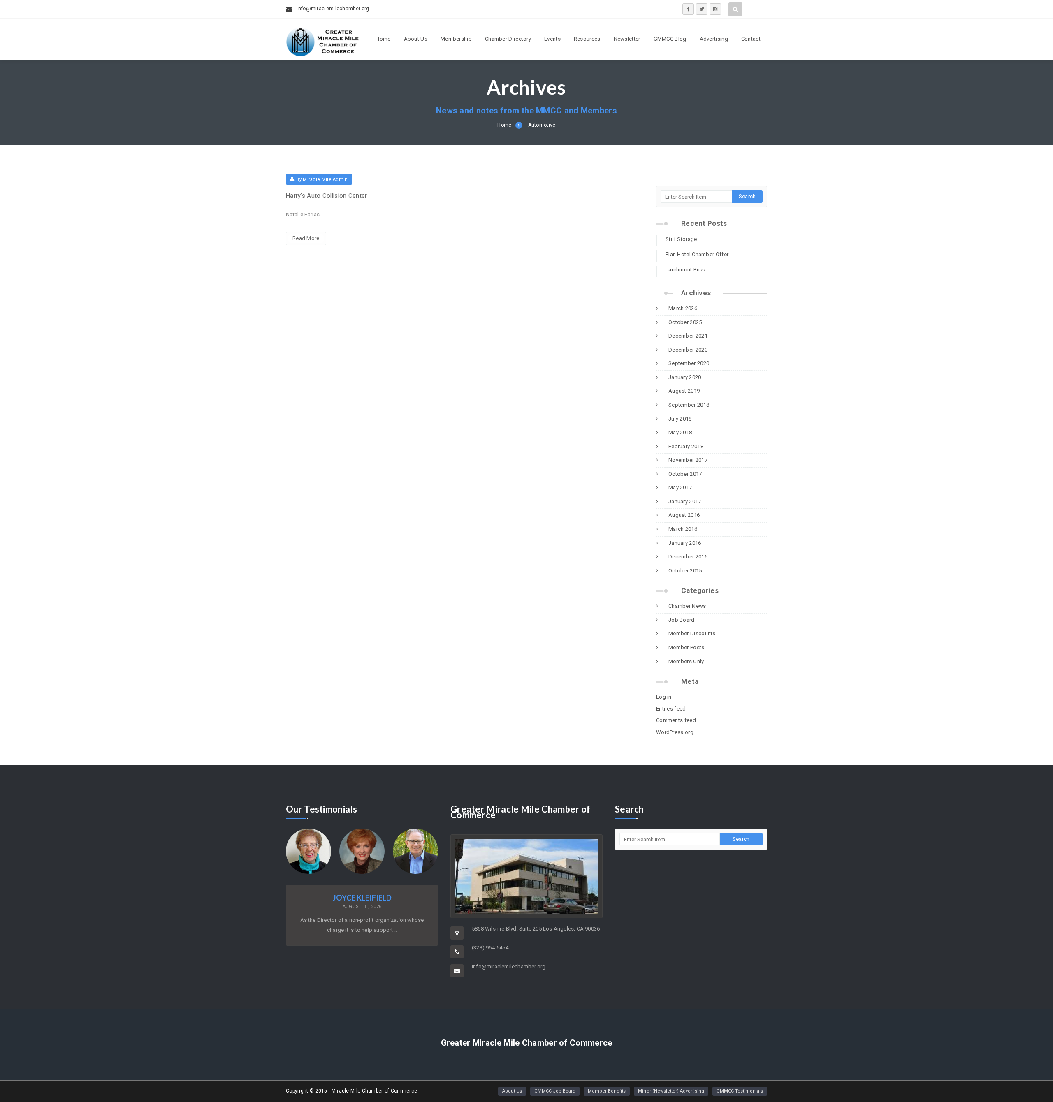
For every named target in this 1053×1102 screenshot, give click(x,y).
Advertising (714, 39)
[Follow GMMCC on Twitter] (701, 9)
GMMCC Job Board (554, 1091)
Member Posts (686, 647)
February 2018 (685, 446)
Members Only (686, 661)
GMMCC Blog (670, 39)
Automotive (542, 125)
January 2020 (684, 377)
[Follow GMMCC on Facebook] (688, 9)
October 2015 (685, 570)
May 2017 (680, 487)
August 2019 (684, 391)
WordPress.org (674, 732)
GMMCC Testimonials (740, 1091)
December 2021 (687, 336)
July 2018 (680, 419)
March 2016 (682, 529)
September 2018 (688, 405)
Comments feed (676, 720)
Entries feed (671, 709)
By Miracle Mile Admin (322, 179)
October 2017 (685, 474)
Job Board (681, 620)
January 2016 (684, 543)
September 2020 (688, 363)
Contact (751, 39)
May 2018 (680, 432)
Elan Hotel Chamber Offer (697, 254)
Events (552, 39)
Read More (306, 238)
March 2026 (682, 308)
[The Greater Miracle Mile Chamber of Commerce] (323, 54)
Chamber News (687, 606)
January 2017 (684, 501)
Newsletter (627, 39)
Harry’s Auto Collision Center (326, 195)
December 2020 (687, 350)
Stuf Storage (681, 239)
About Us (415, 39)
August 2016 (684, 515)
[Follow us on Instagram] (715, 9)
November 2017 (687, 460)
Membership (456, 39)
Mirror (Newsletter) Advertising (671, 1091)
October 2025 (685, 322)
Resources (587, 39)
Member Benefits (607, 1091)
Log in (664, 697)
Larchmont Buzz (686, 269)
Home (383, 39)
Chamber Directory (508, 39)
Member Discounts (692, 633)
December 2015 (687, 556)
